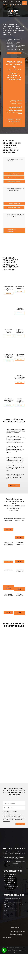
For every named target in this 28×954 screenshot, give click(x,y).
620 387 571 (13, 6)
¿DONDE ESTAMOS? (14, 53)
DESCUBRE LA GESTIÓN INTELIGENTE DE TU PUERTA (14, 121)
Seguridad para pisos (13, 174)
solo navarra (8, 587)
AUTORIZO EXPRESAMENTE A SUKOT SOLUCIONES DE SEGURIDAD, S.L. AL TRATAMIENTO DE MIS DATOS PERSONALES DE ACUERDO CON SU (14, 818)
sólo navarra (19, 588)
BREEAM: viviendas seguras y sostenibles (14, 652)
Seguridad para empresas (12, 230)
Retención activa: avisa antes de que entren (14, 700)
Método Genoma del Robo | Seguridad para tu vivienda (14, 748)
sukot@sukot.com (9, 4)
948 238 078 (19, 4)
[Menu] (24, 3)
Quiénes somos (14, 485)
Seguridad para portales (14, 203)
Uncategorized (8, 757)
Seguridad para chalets (14, 177)
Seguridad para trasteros (13, 181)
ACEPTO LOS (10, 812)
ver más (8, 293)
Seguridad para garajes (14, 207)
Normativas (20, 756)
